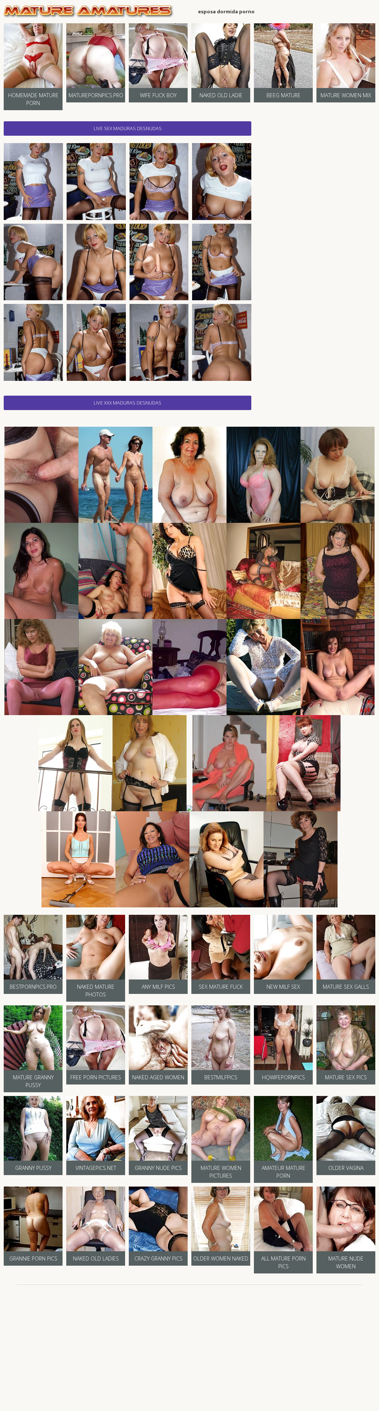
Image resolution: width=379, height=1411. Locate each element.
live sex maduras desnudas (128, 128)
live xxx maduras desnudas (127, 402)
